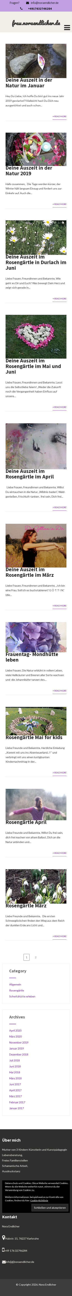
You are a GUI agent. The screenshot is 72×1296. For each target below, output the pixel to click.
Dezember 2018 (18, 1054)
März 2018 (15, 1078)
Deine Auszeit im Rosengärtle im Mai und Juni (33, 366)
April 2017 (15, 1090)
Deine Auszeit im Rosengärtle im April (30, 473)
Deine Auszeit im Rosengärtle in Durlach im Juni (36, 262)
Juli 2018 (14, 1060)
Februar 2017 (17, 1102)
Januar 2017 (16, 1108)
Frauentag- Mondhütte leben (32, 656)
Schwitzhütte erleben (22, 996)
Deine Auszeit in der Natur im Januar (29, 82)
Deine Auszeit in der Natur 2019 (29, 170)
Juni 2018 (15, 1066)
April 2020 (15, 1030)
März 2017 (15, 1096)
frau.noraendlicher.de (36, 23)
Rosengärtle (16, 990)
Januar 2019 (16, 1048)
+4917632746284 (40, 9)
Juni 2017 (15, 1084)
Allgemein (15, 984)
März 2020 (15, 1036)
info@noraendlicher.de (45, 3)
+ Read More (59, 116)
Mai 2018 (14, 1072)
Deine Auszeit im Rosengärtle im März (30, 572)
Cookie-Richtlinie (39, 1200)
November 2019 (18, 1042)
